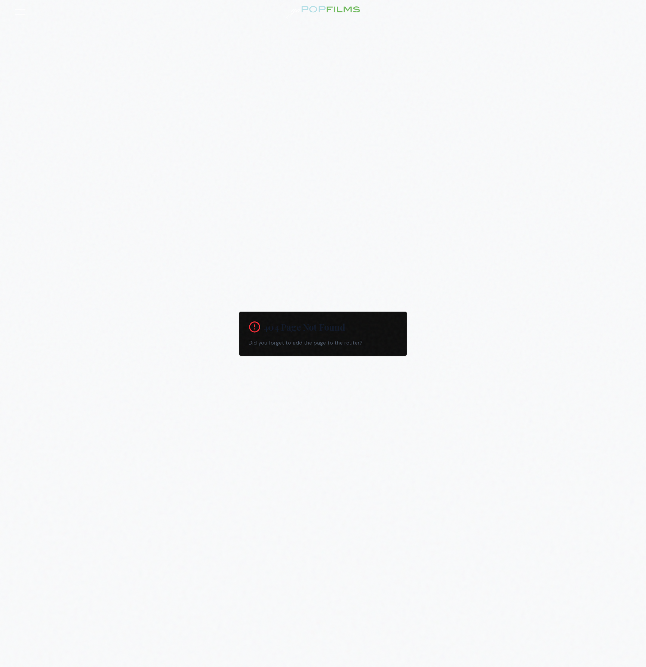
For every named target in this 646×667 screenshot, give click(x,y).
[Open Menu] (20, 12)
